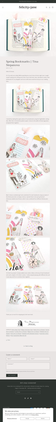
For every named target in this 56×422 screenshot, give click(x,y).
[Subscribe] (38, 392)
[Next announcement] (53, 1)
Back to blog (29, 346)
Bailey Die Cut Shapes (39, 329)
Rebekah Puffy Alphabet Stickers (30, 333)
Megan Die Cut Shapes (33, 331)
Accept (27, 418)
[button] (2, 7)
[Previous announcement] (2, 1)
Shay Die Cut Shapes (16, 333)
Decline (42, 418)
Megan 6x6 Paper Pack (27, 329)
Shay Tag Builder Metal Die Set (18, 335)
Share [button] (9, 340)
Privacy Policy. (35, 414)
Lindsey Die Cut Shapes (21, 331)
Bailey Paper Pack (16, 329)
